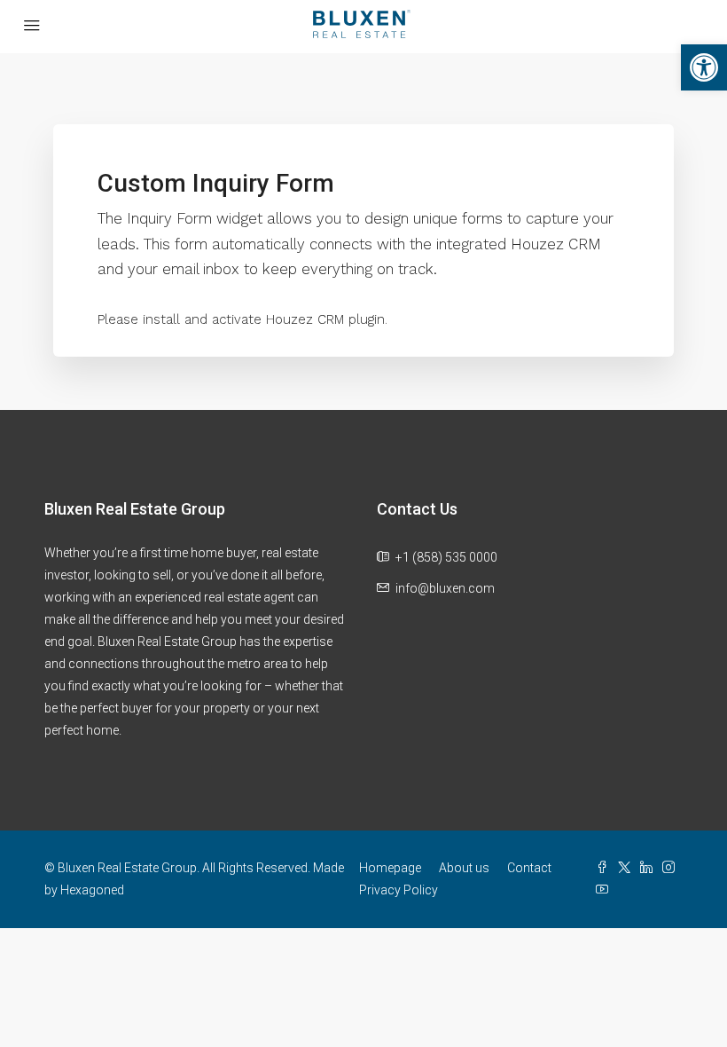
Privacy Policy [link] (398, 890)
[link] (704, 67)
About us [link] (464, 868)
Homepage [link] (390, 868)
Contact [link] (529, 868)
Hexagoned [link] (92, 890)
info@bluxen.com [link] (445, 588)
